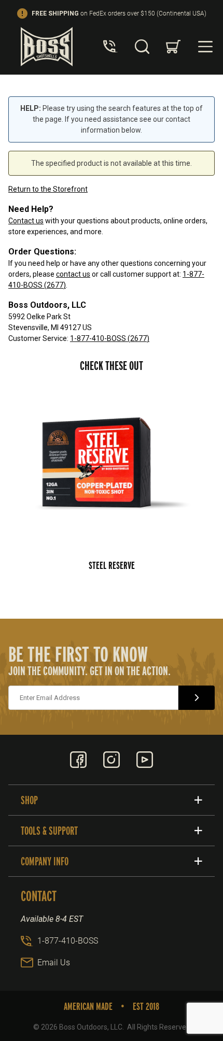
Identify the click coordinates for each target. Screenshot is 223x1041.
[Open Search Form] (142, 46)
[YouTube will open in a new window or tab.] (144, 759)
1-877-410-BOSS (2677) (109, 338)
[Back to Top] (191, 976)
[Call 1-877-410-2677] (110, 46)
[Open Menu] (205, 46)
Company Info (44, 861)
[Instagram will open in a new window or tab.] (111, 759)
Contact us (26, 221)
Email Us (53, 962)
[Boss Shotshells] (47, 46)
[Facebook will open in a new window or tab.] (78, 759)
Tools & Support (49, 830)
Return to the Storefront (48, 189)
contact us (73, 274)
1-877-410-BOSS (67, 941)
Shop (29, 800)
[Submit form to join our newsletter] (196, 698)
